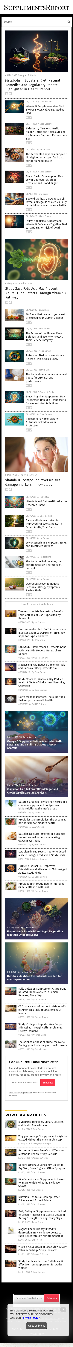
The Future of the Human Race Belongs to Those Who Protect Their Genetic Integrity (44, 337)
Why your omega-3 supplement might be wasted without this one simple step (43, 1138)
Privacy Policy (31, 1317)
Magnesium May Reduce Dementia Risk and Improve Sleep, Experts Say (41, 666)
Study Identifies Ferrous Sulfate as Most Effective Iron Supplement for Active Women (42, 1265)
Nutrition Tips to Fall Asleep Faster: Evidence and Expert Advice (39, 1199)
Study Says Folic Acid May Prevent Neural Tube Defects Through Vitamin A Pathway (35, 293)
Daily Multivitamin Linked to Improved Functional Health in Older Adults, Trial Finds (44, 524)
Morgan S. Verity (27, 75)
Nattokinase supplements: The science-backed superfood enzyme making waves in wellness (42, 837)
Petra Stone (45, 497)
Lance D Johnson (28, 475)
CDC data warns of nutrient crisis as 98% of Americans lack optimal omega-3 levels (42, 1010)
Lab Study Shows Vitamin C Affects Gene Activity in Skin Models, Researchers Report (42, 650)
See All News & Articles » (37, 604)
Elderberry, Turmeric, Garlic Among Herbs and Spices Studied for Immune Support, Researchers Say (46, 133)
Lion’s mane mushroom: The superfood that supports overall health (41, 698)
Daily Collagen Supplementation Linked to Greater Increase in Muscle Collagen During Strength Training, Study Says (42, 1215)
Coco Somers (46, 102)
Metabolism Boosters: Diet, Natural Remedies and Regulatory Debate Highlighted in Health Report (32, 84)
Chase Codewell (46, 216)
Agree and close (36, 1325)
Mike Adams (44, 329)
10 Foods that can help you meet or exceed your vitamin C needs (45, 316)
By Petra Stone (39, 1035)
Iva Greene (44, 538)
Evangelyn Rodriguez (42, 1143)
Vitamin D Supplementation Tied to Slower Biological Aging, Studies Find (46, 110)
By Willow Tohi (38, 640)
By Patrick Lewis (39, 1049)
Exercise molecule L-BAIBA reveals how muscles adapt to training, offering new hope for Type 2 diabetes (42, 633)
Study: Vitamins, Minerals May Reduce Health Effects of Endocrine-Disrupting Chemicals (41, 683)
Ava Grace (43, 194)
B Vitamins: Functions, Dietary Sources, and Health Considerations (41, 1123)
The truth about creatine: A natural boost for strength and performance (46, 378)
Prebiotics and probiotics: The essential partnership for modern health (42, 821)
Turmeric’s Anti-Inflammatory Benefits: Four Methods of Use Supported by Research (41, 615)
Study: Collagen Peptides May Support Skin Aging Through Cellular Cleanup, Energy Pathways (41, 1028)
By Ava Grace (38, 812)
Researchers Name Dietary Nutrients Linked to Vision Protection (42, 422)
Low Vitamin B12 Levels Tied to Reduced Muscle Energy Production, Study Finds (42, 853)
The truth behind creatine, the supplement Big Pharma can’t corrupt (44, 565)
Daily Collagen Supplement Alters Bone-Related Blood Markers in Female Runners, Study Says (42, 992)
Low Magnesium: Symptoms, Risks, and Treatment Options (46, 544)
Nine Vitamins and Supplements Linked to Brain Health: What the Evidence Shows (41, 1183)
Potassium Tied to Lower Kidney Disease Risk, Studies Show (45, 357)
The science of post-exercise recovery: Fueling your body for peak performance (42, 1043)
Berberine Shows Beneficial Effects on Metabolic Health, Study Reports (41, 1152)
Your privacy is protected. (20, 1093)
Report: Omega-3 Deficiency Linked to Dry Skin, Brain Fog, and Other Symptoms (43, 1166)
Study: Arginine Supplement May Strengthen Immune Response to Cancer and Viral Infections (46, 400)
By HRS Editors (38, 704)
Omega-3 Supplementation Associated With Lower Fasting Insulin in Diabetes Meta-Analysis (34, 745)
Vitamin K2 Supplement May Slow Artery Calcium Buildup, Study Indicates (42, 1248)
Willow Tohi (37, 1240)
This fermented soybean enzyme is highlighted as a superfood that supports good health (47, 158)
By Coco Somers (40, 658)
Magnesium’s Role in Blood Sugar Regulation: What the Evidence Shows (35, 933)
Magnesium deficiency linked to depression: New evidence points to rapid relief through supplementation (40, 1232)
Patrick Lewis (25, 283)
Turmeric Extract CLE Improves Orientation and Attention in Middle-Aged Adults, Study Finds (42, 869)
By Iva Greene (38, 622)
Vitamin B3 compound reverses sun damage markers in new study (32, 482)
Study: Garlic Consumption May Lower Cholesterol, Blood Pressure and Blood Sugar (44, 180)
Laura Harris (44, 310)
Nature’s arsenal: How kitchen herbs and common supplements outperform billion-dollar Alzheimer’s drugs (42, 805)
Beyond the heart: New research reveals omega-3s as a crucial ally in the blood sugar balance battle (46, 202)
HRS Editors (45, 150)
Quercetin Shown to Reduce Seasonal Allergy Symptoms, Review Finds (43, 587)
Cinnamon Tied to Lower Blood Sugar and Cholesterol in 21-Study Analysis (32, 791)
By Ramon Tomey (40, 891)
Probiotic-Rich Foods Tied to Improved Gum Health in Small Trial (41, 885)
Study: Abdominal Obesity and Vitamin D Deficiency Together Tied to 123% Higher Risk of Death (46, 224)
